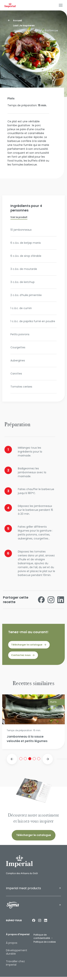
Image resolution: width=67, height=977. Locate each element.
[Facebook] (33, 920)
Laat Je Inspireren (24, 25)
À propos (11, 943)
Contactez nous (21, 655)
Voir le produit (18, 217)
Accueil (17, 20)
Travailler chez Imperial (15, 963)
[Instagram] (39, 920)
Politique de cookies (45, 941)
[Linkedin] (45, 920)
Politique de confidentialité (42, 936)
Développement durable (16, 952)
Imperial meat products (23, 888)
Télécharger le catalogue (26, 644)
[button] (12, 759)
